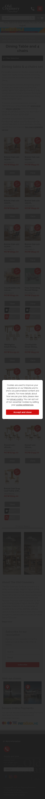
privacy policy (16, 399)
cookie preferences (25, 405)
